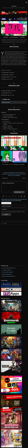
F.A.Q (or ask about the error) (9, 268)
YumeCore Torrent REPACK (14, 175)
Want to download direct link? (9, 276)
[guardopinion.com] (11, 284)
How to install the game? (8, 272)
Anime (23, 7)
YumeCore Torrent (22, 174)
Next (24, 178)
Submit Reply (18, 192)
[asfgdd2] (11, 421)
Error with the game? (7, 274)
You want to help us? (7, 270)
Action (19, 7)
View (11, 305)
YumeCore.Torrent (6, 102)
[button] (26, 2)
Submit (6, 214)
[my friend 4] (11, 293)
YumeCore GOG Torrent (12, 174)
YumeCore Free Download (9, 172)
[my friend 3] (11, 289)
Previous (5, 178)
